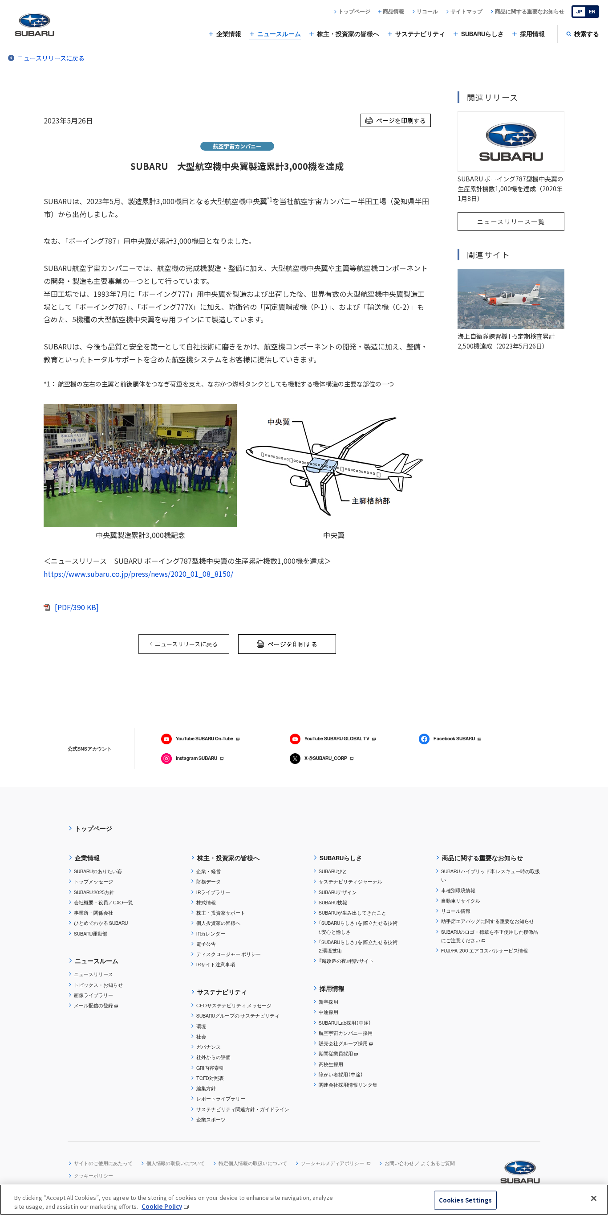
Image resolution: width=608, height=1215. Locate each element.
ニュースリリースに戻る (51, 57)
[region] (304, 1199)
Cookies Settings (465, 1200)
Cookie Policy (162, 1206)
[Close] (594, 1198)
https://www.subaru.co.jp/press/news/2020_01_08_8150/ (138, 573)
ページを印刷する (401, 120)
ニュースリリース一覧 (511, 221)
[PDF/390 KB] (77, 607)
